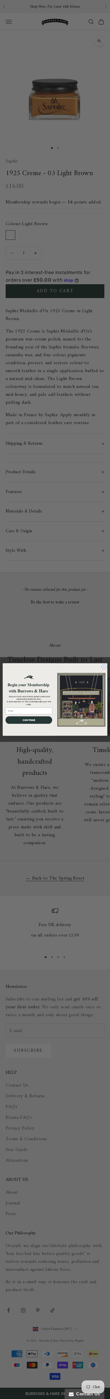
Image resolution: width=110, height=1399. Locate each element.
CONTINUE (29, 720)
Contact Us (87, 1393)
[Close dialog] (104, 666)
